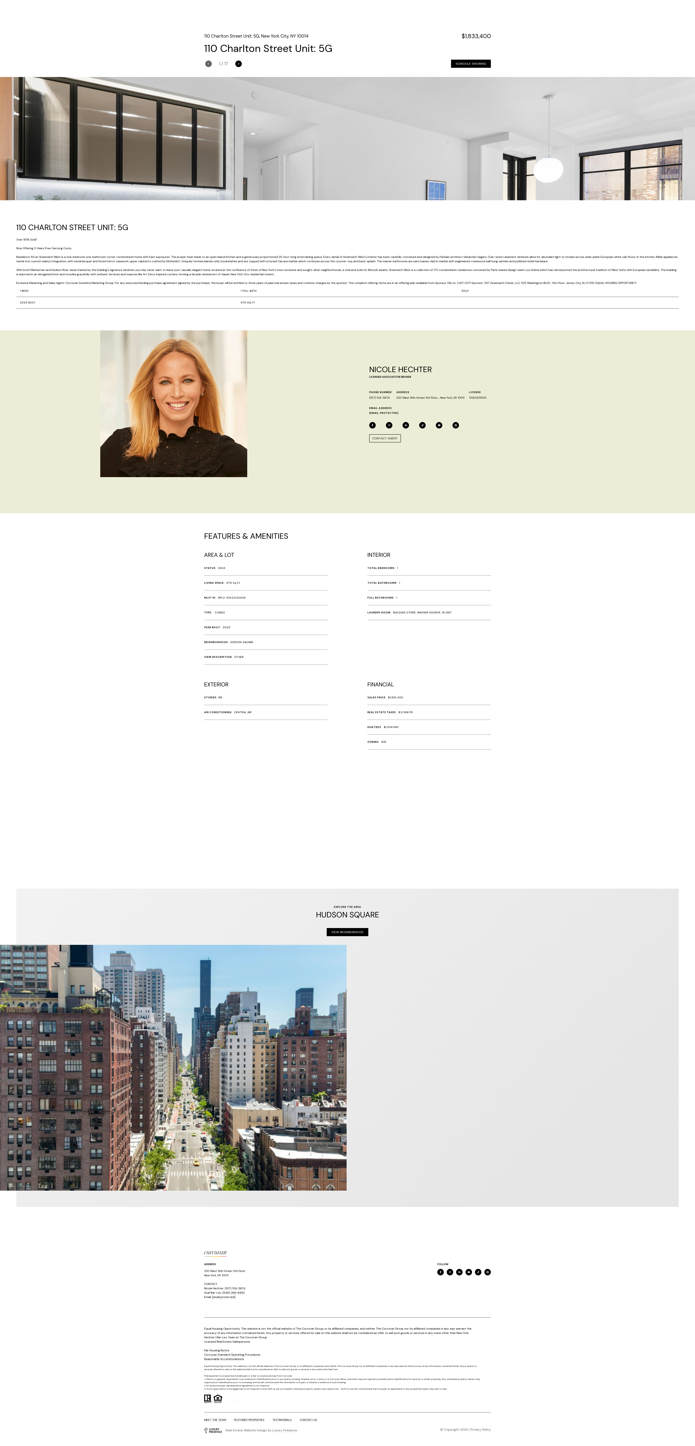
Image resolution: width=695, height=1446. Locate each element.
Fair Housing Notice (216, 1350)
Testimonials (282, 1420)
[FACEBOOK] (372, 425)
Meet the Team (215, 1420)
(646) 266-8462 (233, 1293)
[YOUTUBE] (439, 425)
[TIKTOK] (422, 425)
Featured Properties (249, 1420)
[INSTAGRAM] (389, 425)
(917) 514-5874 (379, 398)
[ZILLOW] (455, 425)
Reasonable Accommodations (224, 1359)
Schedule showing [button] (471, 64)
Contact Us (308, 1420)
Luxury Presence (284, 1430)
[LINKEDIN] (406, 425)
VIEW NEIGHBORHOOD (347, 932)
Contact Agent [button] (385, 438)
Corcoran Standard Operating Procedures (232, 1355)
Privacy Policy (480, 1429)
